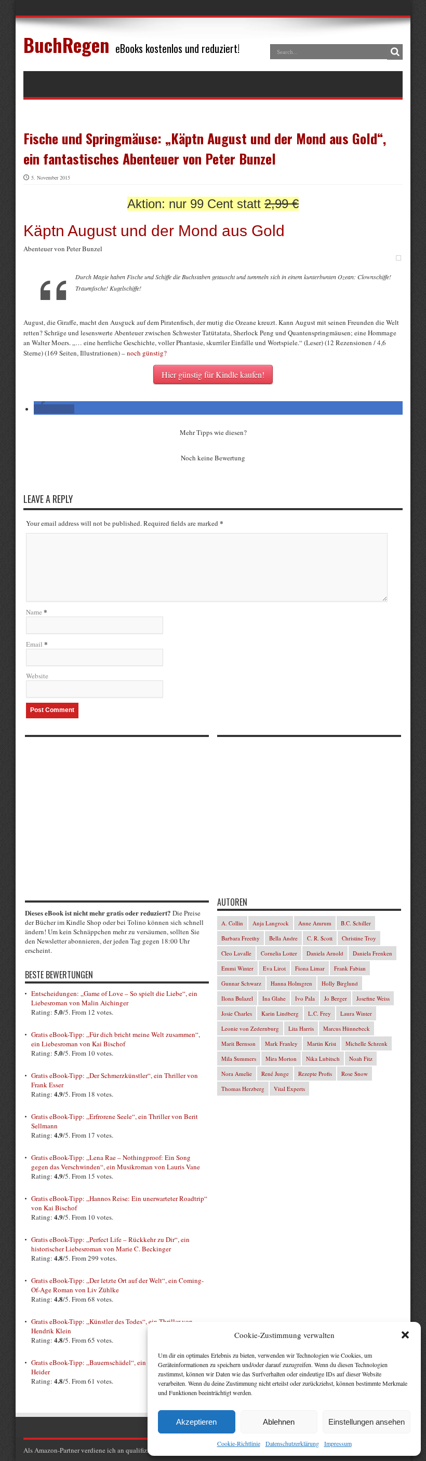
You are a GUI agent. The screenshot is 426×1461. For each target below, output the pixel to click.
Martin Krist (321, 1043)
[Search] (395, 52)
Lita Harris (301, 1028)
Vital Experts (289, 1089)
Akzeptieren (196, 1421)
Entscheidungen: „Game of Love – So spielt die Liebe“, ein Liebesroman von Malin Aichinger (114, 998)
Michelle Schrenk (366, 1043)
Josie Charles (236, 1013)
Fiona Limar (310, 968)
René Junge (275, 1073)
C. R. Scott (319, 938)
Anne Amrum (314, 923)
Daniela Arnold (325, 953)
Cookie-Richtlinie (238, 1443)
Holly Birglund (340, 983)
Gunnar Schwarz (241, 983)
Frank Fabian (350, 968)
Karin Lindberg (280, 1013)
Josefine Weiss (373, 998)
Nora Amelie (236, 1073)
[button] (405, 1335)
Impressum (338, 1443)
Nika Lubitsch (323, 1058)
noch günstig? (147, 353)
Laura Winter (356, 1013)
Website (37, 675)
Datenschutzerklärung (292, 1443)
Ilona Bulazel (237, 998)
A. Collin (232, 923)
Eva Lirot (274, 968)
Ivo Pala (305, 998)
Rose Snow (354, 1073)
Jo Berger (335, 998)
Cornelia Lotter (279, 953)
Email (34, 644)
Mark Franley (281, 1043)
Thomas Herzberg (242, 1089)
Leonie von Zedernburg (250, 1028)
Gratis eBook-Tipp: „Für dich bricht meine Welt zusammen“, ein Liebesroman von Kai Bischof (115, 1039)
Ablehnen (279, 1421)
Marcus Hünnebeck (346, 1028)
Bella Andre (283, 938)
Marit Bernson (238, 1043)
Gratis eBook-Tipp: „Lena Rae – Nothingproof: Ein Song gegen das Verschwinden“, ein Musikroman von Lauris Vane (115, 1162)
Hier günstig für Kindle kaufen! (213, 374)
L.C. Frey (319, 1013)
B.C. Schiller (356, 923)
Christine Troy (359, 938)
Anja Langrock (270, 923)
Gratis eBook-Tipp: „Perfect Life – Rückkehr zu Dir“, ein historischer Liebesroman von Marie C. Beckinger (110, 1244)
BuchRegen (66, 44)
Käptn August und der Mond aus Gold (154, 230)
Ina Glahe (274, 998)
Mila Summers (238, 1058)
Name (34, 612)
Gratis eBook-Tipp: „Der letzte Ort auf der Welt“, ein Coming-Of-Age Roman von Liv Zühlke (117, 1285)
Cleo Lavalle (236, 953)
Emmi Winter (237, 968)
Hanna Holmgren (291, 983)
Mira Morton (281, 1058)
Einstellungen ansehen (366, 1421)
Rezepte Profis (315, 1073)
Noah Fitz (360, 1058)
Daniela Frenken (372, 953)
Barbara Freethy (240, 938)
